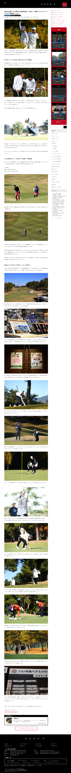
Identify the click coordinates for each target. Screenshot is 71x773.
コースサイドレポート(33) (55, 153)
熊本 (47, 753)
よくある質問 (39, 745)
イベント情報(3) (54, 148)
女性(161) (60, 193)
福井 (17, 753)
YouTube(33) (54, 143)
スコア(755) (54, 197)
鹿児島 (55, 753)
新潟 (11, 753)
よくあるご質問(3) (54, 146)
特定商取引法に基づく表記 (14, 765)
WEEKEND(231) (55, 211)
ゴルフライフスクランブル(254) (57, 210)
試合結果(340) (54, 184)
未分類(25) (53, 179)
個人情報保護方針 (23, 765)
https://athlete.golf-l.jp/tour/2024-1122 (11, 711)
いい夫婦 (6, 17)
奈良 (50, 750)
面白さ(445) (60, 196)
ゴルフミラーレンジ (26, 762)
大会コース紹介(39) (54, 171)
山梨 (20, 753)
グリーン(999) (62, 206)
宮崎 (52, 753)
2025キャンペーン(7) (55, 138)
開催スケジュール (29, 17)
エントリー (11, 17)
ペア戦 (18, 17)
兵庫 (47, 750)
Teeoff (45, 760)
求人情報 (39, 765)
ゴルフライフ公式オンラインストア (13, 762)
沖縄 (57, 753)
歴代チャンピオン (9, 745)
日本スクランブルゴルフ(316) (57, 215)
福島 (25, 750)
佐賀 (43, 753)
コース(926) (61, 201)
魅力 (37, 17)
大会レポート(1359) (54, 174)
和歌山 (52, 750)
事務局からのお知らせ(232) (56, 166)
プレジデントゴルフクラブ (54, 760)
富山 (13, 753)
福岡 (41, 753)
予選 (21, 17)
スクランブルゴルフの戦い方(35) (56, 156)
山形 (22, 750)
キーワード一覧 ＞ (58, 218)
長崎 (45, 753)
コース (15, 17)
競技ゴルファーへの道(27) (55, 181)
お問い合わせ (54, 745)
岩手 (16, 750)
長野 (22, 753)
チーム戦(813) (55, 209)
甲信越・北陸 (6, 753)
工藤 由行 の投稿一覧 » (42, 723)
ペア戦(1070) (55, 196)
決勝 (24, 17)
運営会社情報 (6, 765)
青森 (14, 750)
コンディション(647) (60, 202)
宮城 (18, 750)
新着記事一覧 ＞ (59, 121)
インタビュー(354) (55, 201)
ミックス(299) (55, 193)
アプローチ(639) (55, 214)
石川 (15, 753)
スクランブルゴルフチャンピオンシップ (51, 762)
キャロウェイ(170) (55, 205)
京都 (43, 750)
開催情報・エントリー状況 (16, 15)
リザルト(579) (60, 197)
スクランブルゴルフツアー (35, 760)
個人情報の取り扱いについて (32, 765)
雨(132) (64, 196)
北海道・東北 (6, 750)
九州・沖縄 (36, 753)
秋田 (20, 750)
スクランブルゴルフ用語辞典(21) (56, 161)
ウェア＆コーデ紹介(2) (55, 151)
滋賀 (41, 750)
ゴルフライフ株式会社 (10, 760)
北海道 (11, 750)
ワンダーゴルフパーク (37, 762)
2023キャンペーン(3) (55, 133)
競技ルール (23, 745)
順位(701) (54, 202)
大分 (50, 753)
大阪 (45, 750)
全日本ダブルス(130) (56, 198)
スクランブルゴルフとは (22, 760)
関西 (35, 750)
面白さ (34, 17)
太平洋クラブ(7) (54, 176)
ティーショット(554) (56, 206)
